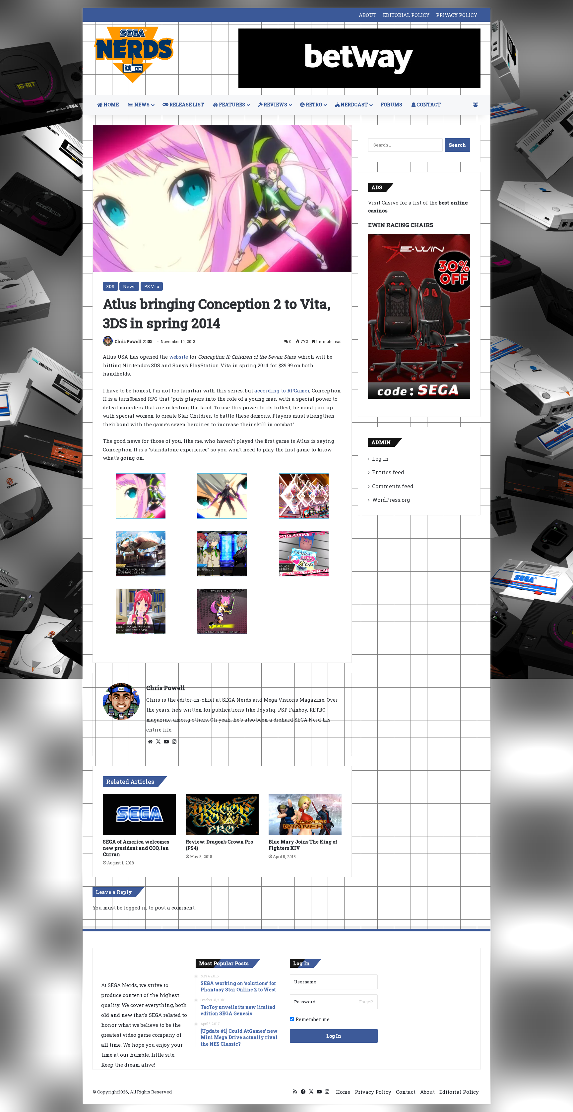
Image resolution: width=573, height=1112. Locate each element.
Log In (333, 1036)
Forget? (366, 1001)
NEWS (141, 104)
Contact (405, 1091)
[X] (158, 742)
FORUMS (391, 104)
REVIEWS (275, 104)
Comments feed (393, 486)
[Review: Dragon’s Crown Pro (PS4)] (222, 814)
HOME (110, 104)
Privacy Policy (373, 1091)
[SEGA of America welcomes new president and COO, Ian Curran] (139, 814)
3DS (110, 286)
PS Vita (151, 286)
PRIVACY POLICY (456, 15)
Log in (380, 458)
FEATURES (231, 104)
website (178, 356)
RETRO (313, 104)
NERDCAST (354, 104)
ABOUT (367, 15)
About (427, 1091)
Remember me (312, 1019)
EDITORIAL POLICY (406, 15)
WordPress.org (391, 499)
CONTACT (428, 104)
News (129, 286)
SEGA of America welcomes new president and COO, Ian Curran (136, 848)
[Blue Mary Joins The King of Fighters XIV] (305, 814)
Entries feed (388, 472)
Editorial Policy (459, 1091)
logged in (135, 907)
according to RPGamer (281, 390)
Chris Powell (128, 341)
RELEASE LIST (186, 104)
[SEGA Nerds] (134, 55)
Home (343, 1091)
